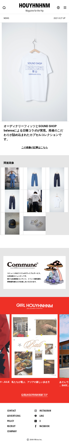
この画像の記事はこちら (34, 147)
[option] (35, 349)
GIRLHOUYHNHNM (34, 395)
